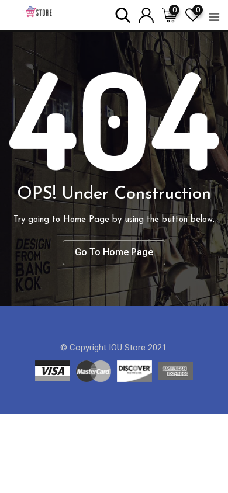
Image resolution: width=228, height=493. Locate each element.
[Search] (122, 14)
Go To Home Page (114, 252)
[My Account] (146, 14)
